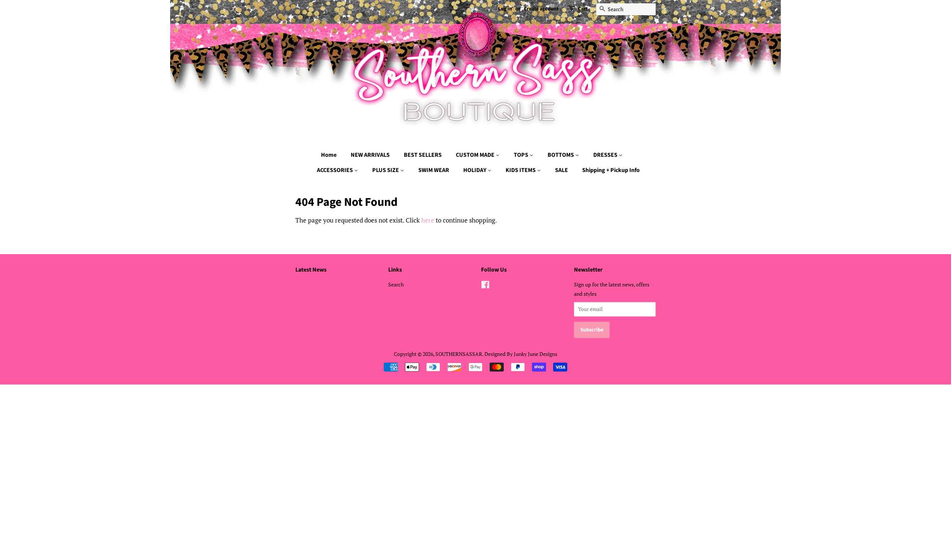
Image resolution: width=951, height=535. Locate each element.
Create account (541, 9)
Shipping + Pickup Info (611, 170)
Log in (505, 9)
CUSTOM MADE (476, 155)
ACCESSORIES (335, 170)
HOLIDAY (475, 170)
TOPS (521, 155)
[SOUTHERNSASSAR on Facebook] (485, 285)
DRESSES (606, 155)
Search (396, 284)
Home (329, 155)
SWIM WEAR (433, 170)
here (427, 220)
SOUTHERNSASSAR (458, 353)
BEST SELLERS (423, 155)
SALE (561, 170)
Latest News (311, 270)
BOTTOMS (561, 155)
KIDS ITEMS (521, 170)
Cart (583, 9)
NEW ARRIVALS (370, 155)
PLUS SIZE (386, 170)
